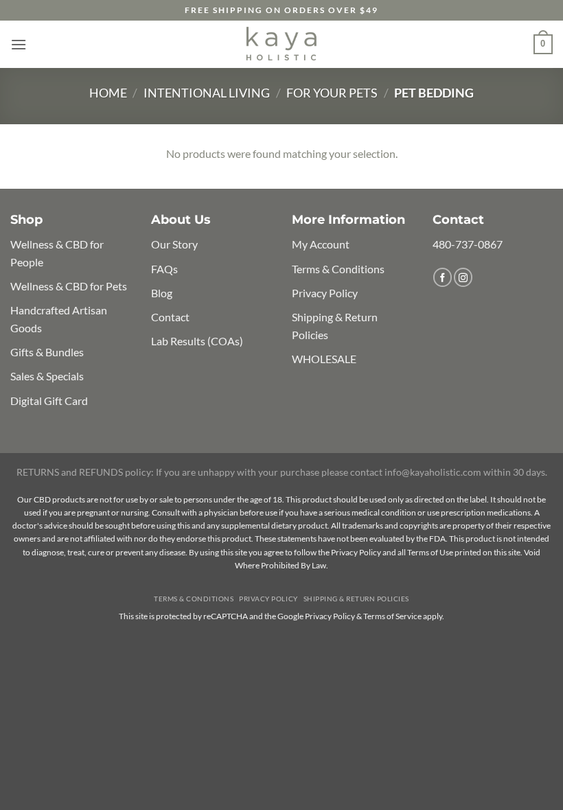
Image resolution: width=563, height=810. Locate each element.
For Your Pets (332, 92)
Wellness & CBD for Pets (68, 285)
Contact (170, 316)
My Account (320, 244)
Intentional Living (206, 92)
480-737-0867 (468, 244)
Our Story (174, 244)
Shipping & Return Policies (356, 598)
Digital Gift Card (49, 400)
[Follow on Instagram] (463, 277)
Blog (161, 292)
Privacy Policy (325, 292)
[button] (18, 44)
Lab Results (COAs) (197, 340)
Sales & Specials (47, 375)
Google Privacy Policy (316, 616)
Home (108, 92)
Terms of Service (392, 616)
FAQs (164, 268)
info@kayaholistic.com (432, 472)
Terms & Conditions (338, 268)
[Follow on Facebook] (442, 277)
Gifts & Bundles (47, 351)
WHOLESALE (324, 358)
